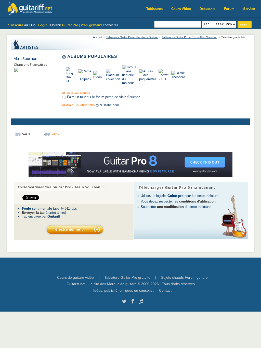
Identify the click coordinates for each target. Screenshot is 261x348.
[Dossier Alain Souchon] (16, 70)
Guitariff (53, 216)
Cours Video (181, 9)
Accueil (97, 37)
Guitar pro (175, 196)
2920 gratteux (91, 25)
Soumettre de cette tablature (176, 207)
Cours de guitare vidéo (75, 277)
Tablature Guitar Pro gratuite (127, 277)
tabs (40, 208)
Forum (229, 9)
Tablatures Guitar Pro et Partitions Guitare (132, 37)
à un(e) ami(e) (44, 213)
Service (249, 9)
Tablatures (154, 9)
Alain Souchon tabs (80, 105)
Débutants (207, 9)
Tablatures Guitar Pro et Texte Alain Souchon (189, 37)
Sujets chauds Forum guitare (184, 277)
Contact (165, 290)
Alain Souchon (25, 58)
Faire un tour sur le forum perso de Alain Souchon (103, 97)
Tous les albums (78, 93)
